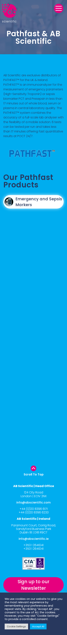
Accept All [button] (38, 626)
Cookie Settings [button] (16, 626)
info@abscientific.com (33, 502)
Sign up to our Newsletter (33, 585)
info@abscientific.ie (34, 539)
